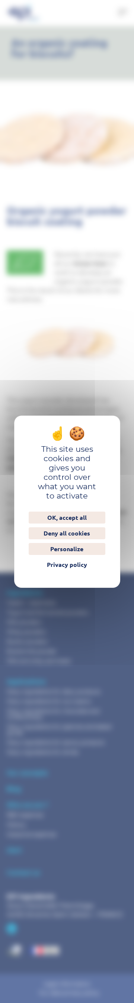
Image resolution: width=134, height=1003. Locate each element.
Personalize (66, 549)
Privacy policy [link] (67, 564)
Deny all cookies (67, 533)
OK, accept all (67, 517)
